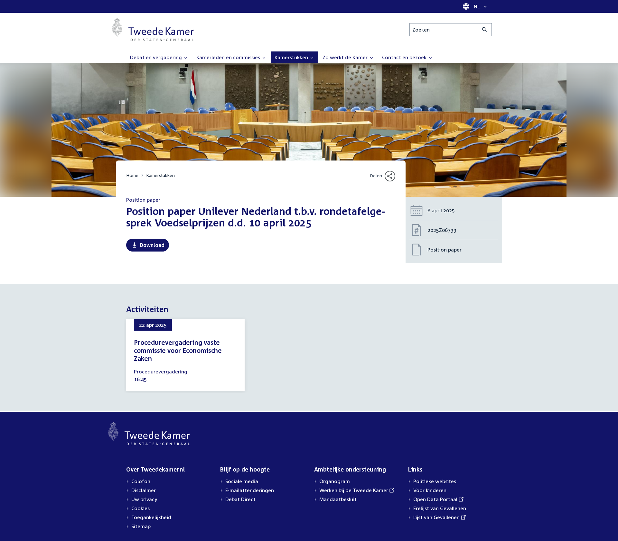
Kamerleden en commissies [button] (228, 57)
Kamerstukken (160, 175)
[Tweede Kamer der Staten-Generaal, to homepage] (153, 29)
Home (132, 175)
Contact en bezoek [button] (405, 57)
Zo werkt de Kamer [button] (346, 57)
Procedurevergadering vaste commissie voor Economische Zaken (178, 350)
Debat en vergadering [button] (156, 57)
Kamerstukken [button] (292, 57)
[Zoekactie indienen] (484, 29)
